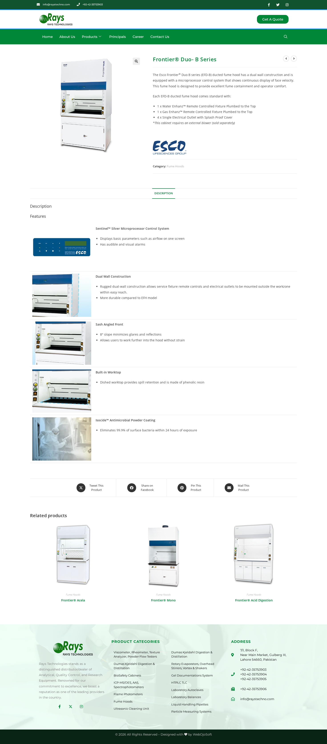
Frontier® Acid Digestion (254, 600)
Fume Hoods (175, 166)
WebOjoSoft (202, 734)
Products (89, 37)
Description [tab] (163, 193)
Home (47, 37)
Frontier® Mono (163, 600)
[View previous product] (286, 58)
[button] (285, 36)
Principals (117, 37)
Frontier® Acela (73, 600)
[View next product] (294, 58)
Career (138, 37)
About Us (67, 37)
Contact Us (159, 37)
